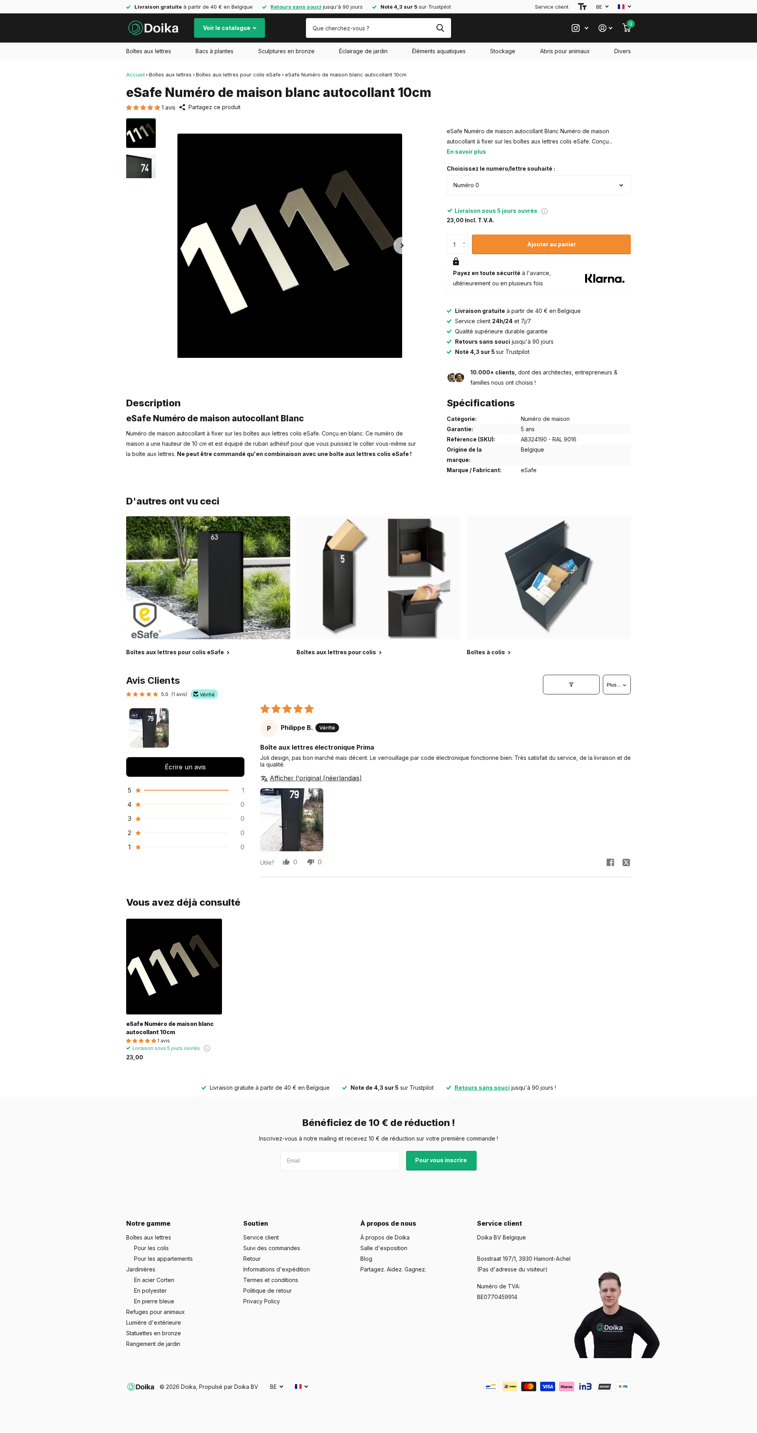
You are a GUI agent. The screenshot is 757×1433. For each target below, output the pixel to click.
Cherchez (440, 28)
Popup (544, 210)
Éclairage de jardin (363, 51)
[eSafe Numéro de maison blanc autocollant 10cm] (174, 966)
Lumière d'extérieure (153, 1322)
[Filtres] (571, 684)
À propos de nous (388, 1223)
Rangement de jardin (153, 1343)
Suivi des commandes (271, 1248)
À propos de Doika (385, 1237)
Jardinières (140, 1269)
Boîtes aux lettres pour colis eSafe (238, 74)
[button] (144, 107)
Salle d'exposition (383, 1248)
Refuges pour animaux (155, 1311)
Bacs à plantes (214, 51)
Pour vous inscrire (441, 1160)
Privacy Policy (261, 1301)
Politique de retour (267, 1290)
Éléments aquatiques (439, 51)
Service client (552, 7)
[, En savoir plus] (580, 28)
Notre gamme (148, 1223)
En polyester (150, 1290)
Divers (622, 51)
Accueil (135, 74)
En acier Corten (154, 1280)
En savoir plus (466, 151)
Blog (366, 1258)
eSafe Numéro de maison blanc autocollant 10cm (170, 1027)
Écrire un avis (185, 767)
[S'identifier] (605, 28)
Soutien (255, 1223)
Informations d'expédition (276, 1269)
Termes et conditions (270, 1280)
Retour (252, 1258)
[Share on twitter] (626, 862)
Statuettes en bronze (153, 1333)
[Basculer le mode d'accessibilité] (582, 7)
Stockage (502, 51)
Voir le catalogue (227, 27)
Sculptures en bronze (286, 51)
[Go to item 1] (149, 728)
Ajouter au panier (551, 244)
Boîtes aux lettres (148, 51)
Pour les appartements (163, 1258)
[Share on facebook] (610, 862)
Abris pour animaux (565, 51)
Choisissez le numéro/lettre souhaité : (501, 168)
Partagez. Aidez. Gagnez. (393, 1269)
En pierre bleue (154, 1301)
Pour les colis (151, 1248)
